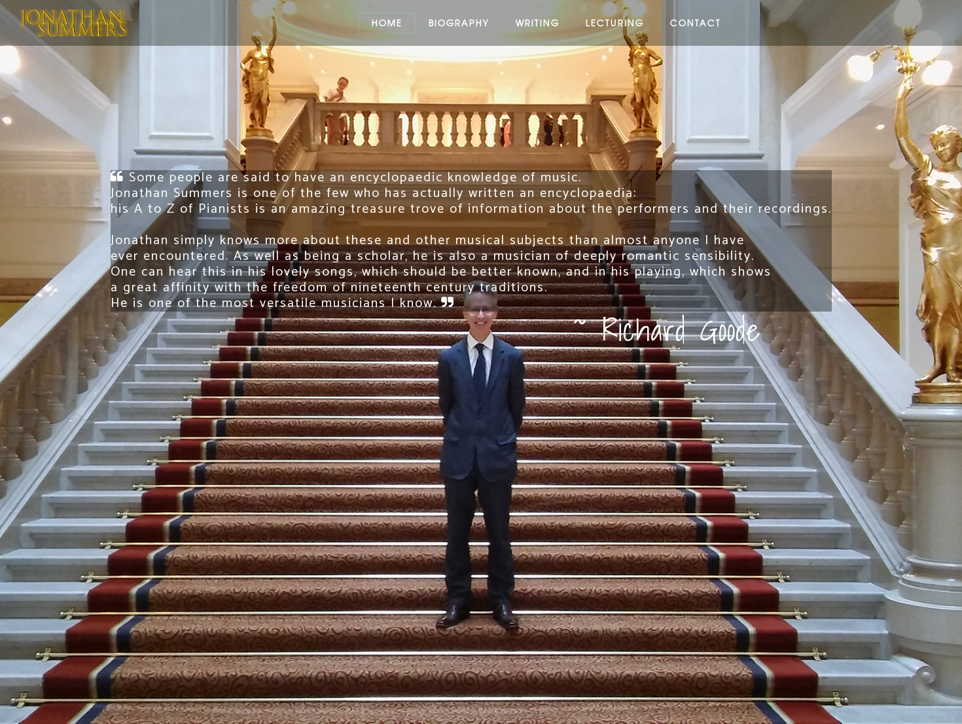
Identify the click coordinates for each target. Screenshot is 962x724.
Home (387, 22)
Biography (459, 22)
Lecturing (615, 22)
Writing (538, 22)
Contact (695, 22)
